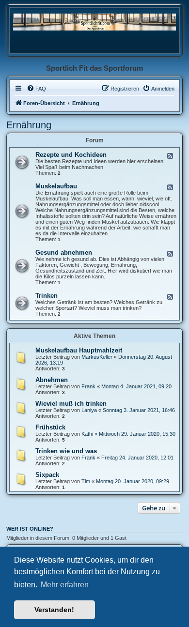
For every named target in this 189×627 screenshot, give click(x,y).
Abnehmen (51, 379)
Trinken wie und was (66, 451)
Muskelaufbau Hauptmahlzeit (78, 350)
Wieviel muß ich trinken (71, 403)
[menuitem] (36, 88)
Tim (85, 481)
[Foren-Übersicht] (94, 21)
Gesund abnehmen (63, 252)
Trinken (46, 295)
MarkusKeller (96, 357)
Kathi (87, 434)
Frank (88, 386)
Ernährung (28, 125)
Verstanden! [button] (54, 609)
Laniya (89, 410)
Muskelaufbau (56, 186)
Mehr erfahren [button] (65, 585)
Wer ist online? (29, 529)
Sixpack (47, 474)
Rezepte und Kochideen (71, 154)
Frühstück (50, 427)
